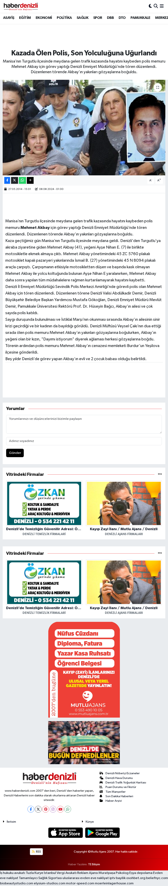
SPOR (97, 18)
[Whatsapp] (67, 809)
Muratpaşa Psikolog (114, 873)
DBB (110, 18)
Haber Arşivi (114, 800)
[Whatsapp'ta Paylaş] (22, 180)
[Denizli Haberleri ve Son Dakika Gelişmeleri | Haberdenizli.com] (21, 6)
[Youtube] (60, 809)
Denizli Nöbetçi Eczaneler (123, 773)
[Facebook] (30, 809)
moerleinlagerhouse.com (114, 883)
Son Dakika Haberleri (119, 796)
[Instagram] (53, 809)
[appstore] (66, 832)
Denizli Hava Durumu (119, 778)
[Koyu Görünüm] (150, 6)
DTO (122, 18)
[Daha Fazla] (30, 180)
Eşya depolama (140, 873)
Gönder (15, 453)
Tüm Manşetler (116, 791)
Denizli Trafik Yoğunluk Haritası (126, 782)
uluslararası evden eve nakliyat (85, 878)
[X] (38, 809)
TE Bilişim (94, 864)
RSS (38, 851)
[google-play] (102, 832)
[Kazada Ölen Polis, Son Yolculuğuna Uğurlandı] (84, 127)
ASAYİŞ (8, 18)
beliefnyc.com (157, 878)
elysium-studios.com (49, 883)
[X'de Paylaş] (14, 180)
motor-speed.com (80, 883)
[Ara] (156, 6)
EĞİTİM (25, 18)
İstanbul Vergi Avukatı (60, 873)
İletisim (11, 821)
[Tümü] (160, 474)
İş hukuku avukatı (12, 873)
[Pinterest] (45, 809)
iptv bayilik (117, 878)
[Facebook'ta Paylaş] (7, 180)
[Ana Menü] (162, 6)
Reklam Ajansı (87, 873)
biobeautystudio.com (16, 883)
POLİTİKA (64, 18)
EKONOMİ (44, 18)
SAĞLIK (82, 18)
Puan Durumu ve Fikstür (121, 787)
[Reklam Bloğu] (84, 669)
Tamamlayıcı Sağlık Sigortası (40, 878)
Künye (90, 821)
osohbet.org (135, 878)
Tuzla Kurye (34, 873)
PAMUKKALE (140, 18)
